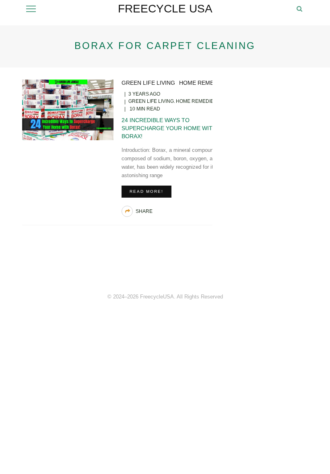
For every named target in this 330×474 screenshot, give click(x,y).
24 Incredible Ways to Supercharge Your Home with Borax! (169, 128)
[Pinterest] (272, 268)
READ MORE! (146, 191)
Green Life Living (148, 83)
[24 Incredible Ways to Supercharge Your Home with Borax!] (67, 109)
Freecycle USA (165, 8)
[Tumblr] (292, 268)
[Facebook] (251, 268)
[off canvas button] (31, 9)
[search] (299, 8)
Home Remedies (203, 83)
